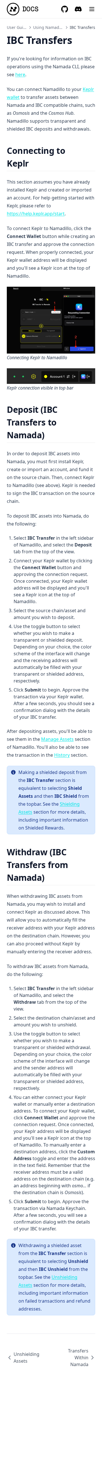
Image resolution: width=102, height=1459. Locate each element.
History (62, 755)
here (20, 74)
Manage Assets (57, 739)
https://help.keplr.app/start (36, 213)
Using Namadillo (49, 27)
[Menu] (91, 9)
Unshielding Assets (26, 1357)
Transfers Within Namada (78, 1357)
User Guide (17, 27)
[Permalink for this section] (34, 163)
